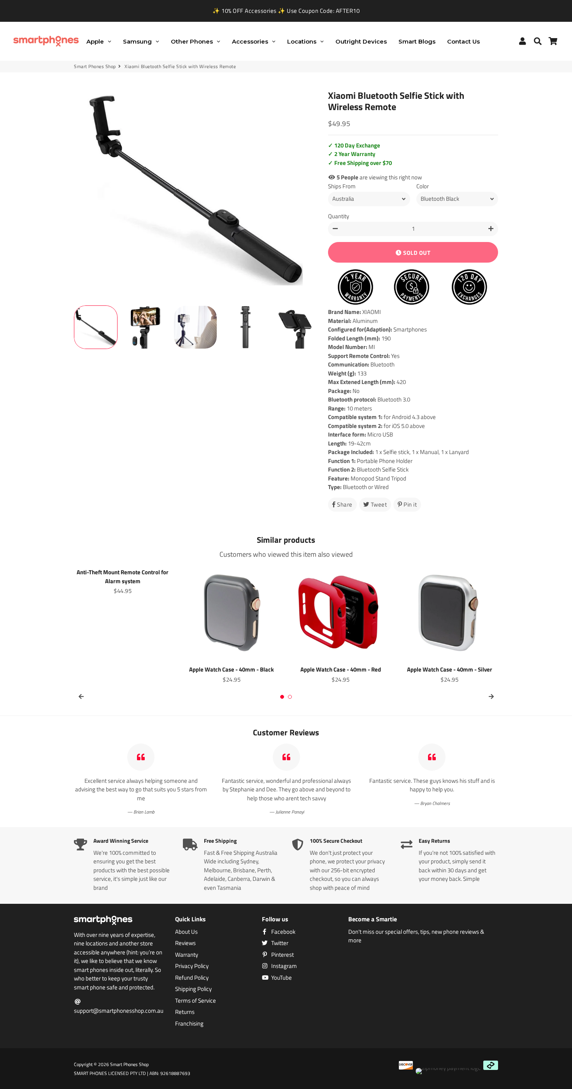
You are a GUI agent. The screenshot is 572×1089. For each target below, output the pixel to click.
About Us (186, 932)
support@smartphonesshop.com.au (118, 1010)
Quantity (338, 216)
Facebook (282, 932)
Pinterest (282, 954)
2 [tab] (290, 697)
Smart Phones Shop (95, 66)
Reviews (185, 943)
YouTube (281, 977)
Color (422, 186)
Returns (185, 1012)
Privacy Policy (192, 966)
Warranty (186, 954)
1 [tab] (282, 697)
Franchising (189, 1023)
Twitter (279, 943)
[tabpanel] (122, 580)
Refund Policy (192, 977)
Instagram (283, 966)
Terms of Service (195, 1000)
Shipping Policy (193, 989)
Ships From (342, 186)
